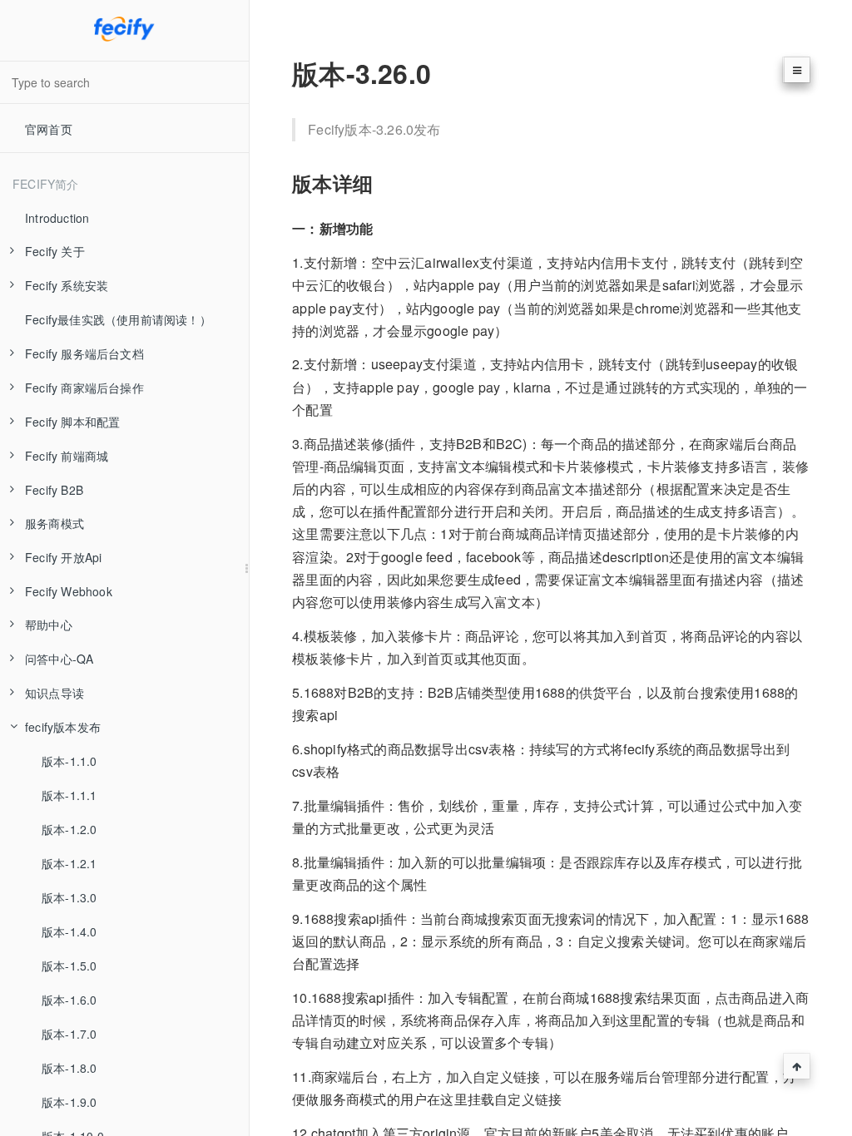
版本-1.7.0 (69, 1033)
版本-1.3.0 (69, 897)
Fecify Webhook (68, 591)
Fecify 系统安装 (66, 285)
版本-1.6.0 (69, 999)
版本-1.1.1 (69, 795)
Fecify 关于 (55, 251)
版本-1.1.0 (69, 761)
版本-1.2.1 (69, 863)
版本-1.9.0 (69, 1102)
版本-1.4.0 (69, 931)
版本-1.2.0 (69, 829)
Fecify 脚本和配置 (72, 421)
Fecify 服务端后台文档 (84, 353)
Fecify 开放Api (63, 557)
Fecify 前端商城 (66, 455)
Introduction (57, 218)
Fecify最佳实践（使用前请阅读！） (118, 319)
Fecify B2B (54, 490)
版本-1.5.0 (69, 965)
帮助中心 (48, 624)
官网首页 (48, 129)
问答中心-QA (59, 658)
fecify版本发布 (63, 727)
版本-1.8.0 (69, 1067)
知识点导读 (54, 692)
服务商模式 (54, 523)
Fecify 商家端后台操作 (84, 387)
